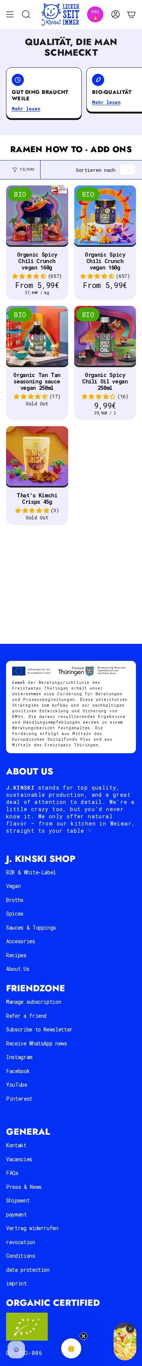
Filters (27, 169)
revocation (20, 1242)
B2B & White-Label (31, 872)
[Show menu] (9, 14)
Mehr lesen (26, 108)
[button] (29, 276)
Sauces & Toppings (31, 927)
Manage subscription (33, 1001)
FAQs (12, 1172)
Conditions (20, 1255)
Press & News (24, 1186)
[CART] (131, 14)
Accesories (20, 941)
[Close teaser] (83, 1336)
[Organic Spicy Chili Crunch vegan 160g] (37, 216)
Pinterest (19, 1098)
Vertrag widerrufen (32, 1228)
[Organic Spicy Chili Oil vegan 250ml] (105, 337)
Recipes (16, 955)
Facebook (18, 1071)
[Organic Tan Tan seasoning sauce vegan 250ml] (37, 337)
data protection (28, 1269)
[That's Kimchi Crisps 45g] (37, 457)
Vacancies (19, 1159)
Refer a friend (26, 1015)
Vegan (13, 885)
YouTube (16, 1084)
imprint (16, 1283)
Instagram (19, 1057)
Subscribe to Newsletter (39, 1029)
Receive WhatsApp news (36, 1043)
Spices (14, 913)
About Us (17, 968)
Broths (14, 899)
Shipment (18, 1200)
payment (16, 1214)
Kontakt (16, 1145)
